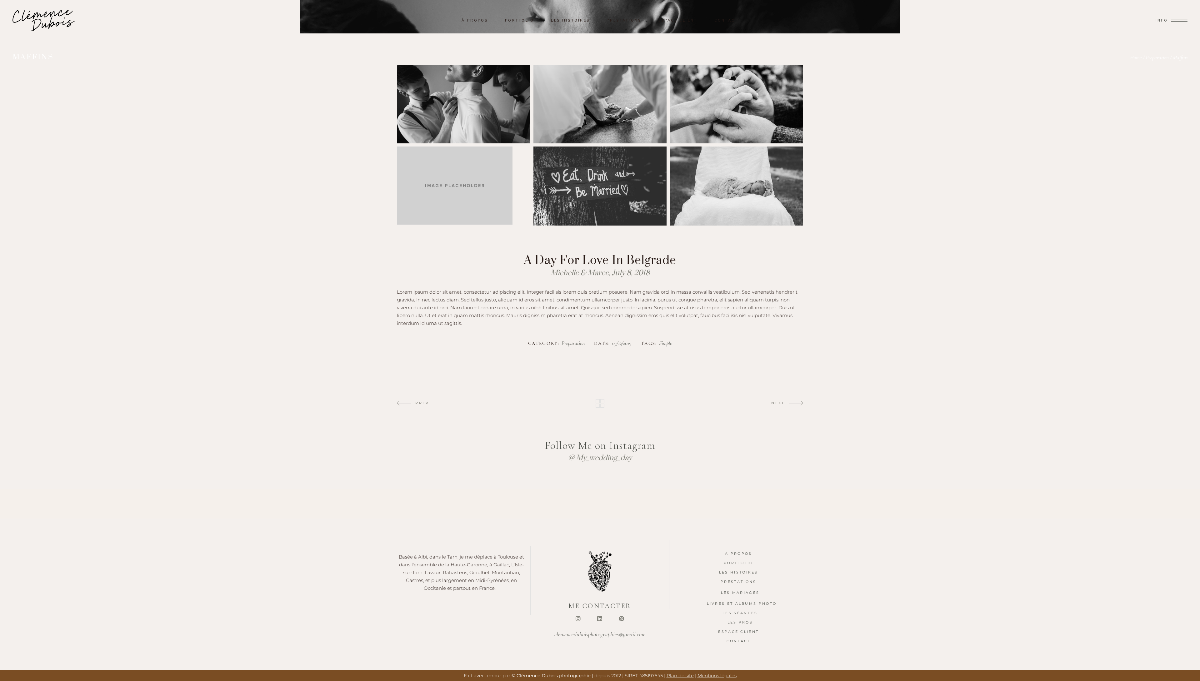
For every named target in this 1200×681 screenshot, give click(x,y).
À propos (738, 553)
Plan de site (680, 676)
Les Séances (740, 613)
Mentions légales (717, 676)
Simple (665, 343)
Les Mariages (740, 592)
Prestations (738, 581)
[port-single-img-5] (736, 186)
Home (1136, 57)
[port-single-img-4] (600, 186)
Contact (739, 641)
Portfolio (738, 563)
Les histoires (738, 572)
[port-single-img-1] (463, 104)
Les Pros (740, 622)
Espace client (738, 631)
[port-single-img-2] (600, 104)
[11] (463, 186)
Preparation (1157, 57)
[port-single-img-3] (736, 104)
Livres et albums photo (742, 603)
